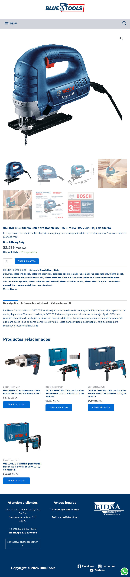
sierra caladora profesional (43, 281)
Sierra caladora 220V (56, 278)
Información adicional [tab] (34, 303)
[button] (124, 23)
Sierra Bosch (116, 274)
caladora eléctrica (42, 274)
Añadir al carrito (27, 261)
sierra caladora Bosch (80, 278)
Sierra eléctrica (93, 281)
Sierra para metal (21, 285)
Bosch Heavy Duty (13, 242)
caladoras (76, 274)
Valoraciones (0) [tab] (61, 303)
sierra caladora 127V (32, 278)
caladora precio (61, 274)
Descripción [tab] (10, 303)
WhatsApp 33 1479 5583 (23, 533)
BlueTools (54, 14)
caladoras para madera (95, 274)
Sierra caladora (11, 278)
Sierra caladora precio (15, 281)
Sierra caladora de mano (106, 278)
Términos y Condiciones (65, 510)
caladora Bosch (21, 274)
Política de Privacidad (65, 517)
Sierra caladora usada (71, 281)
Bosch (13, 289)
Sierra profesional (42, 285)
